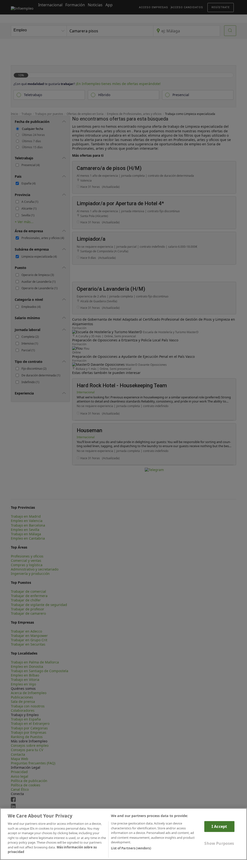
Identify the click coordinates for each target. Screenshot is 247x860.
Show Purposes (219, 843)
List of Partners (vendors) (131, 848)
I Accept (219, 826)
